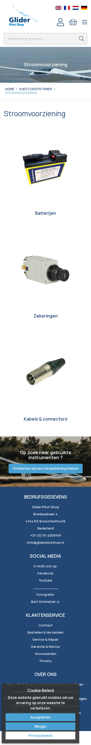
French (67, 8)
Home (9, 89)
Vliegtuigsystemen (35, 89)
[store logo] (23, 15)
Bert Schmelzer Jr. (45, 601)
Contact (46, 625)
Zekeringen (46, 316)
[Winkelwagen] (73, 22)
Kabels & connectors (45, 419)
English (58, 8)
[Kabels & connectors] (45, 373)
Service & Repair (45, 639)
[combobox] (45, 38)
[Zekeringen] (45, 270)
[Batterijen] (45, 167)
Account (60, 22)
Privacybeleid (40, 735)
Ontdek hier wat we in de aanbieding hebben (46, 468)
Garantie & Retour (45, 646)
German (84, 8)
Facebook (45, 573)
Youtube (45, 580)
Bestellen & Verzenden (45, 632)
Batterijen (45, 213)
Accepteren (40, 717)
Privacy (46, 660)
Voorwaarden (45, 653)
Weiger (40, 726)
